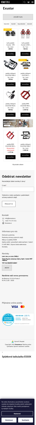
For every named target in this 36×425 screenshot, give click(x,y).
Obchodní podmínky (8, 235)
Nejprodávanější (21, 24)
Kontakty (5, 247)
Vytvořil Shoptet (19, 341)
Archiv (7, 268)
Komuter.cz (8, 223)
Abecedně (29, 24)
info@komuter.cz (10, 218)
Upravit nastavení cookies (21, 346)
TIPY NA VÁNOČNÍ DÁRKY (9, 263)
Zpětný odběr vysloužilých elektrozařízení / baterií (17, 242)
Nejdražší (13, 24)
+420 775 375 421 (10, 221)
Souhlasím (25, 420)
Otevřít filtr (18, 17)
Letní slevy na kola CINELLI (10, 256)
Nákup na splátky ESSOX (9, 240)
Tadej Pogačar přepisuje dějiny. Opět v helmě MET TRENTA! (17, 259)
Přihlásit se (9, 204)
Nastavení (17, 414)
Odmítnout (9, 420)
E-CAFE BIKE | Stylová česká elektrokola (14, 244)
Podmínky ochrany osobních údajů (12, 237)
